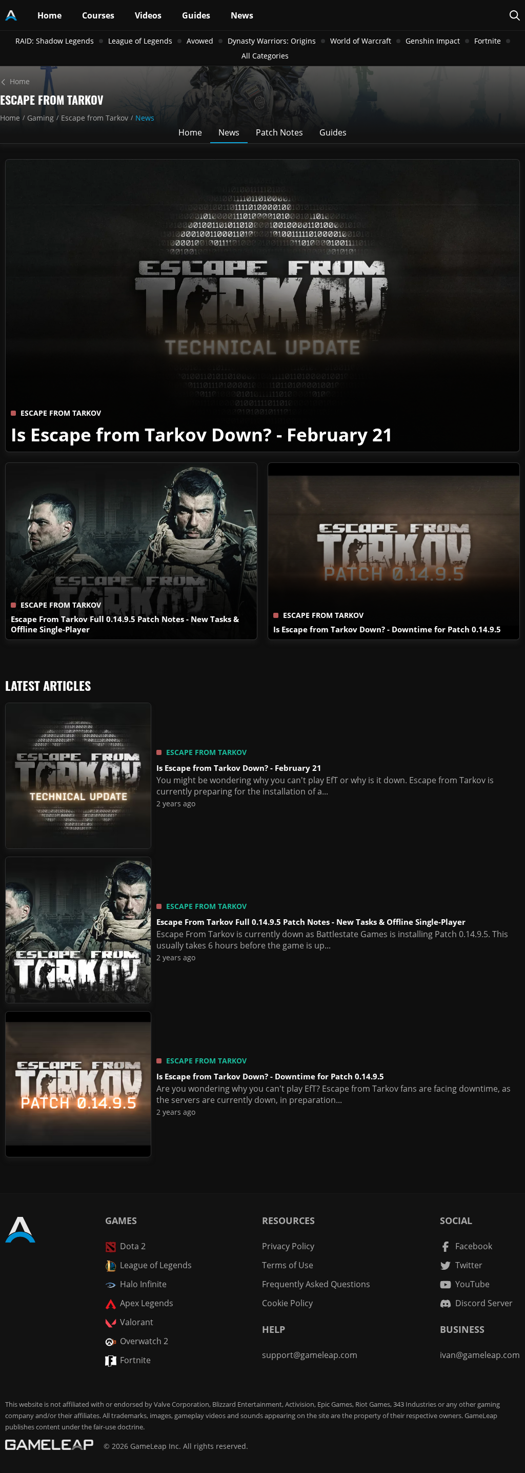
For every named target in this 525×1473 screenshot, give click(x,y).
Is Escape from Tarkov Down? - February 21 (202, 434)
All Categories (265, 56)
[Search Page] (515, 15)
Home (10, 118)
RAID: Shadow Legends (54, 41)
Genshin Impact (433, 41)
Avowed (200, 41)
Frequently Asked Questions (316, 1284)
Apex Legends (146, 1303)
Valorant (136, 1322)
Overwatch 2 (144, 1341)
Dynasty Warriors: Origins (272, 41)
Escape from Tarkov (94, 118)
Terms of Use (287, 1265)
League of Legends (140, 41)
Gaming (40, 118)
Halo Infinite (143, 1284)
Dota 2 (133, 1246)
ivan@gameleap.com (480, 1355)
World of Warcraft (360, 41)
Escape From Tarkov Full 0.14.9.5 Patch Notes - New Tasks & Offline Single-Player (311, 922)
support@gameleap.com (309, 1355)
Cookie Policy (287, 1303)
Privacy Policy (288, 1246)
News (144, 118)
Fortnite (487, 41)
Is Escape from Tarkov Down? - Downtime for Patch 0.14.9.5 (387, 629)
